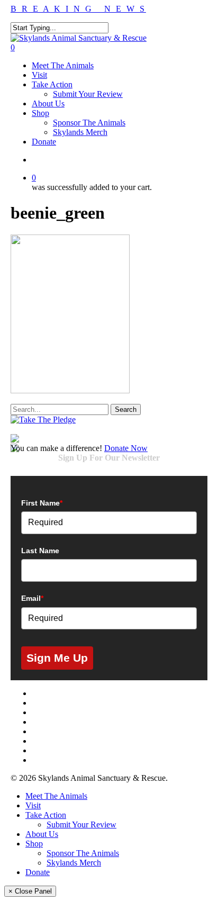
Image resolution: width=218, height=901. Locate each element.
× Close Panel (30, 891)
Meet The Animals (56, 795)
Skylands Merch (74, 862)
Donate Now (126, 448)
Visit (33, 805)
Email (32, 598)
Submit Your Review (81, 824)
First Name (41, 503)
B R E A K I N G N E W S (78, 8)
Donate (37, 872)
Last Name (40, 550)
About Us (41, 834)
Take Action (45, 814)
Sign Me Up (57, 658)
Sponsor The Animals (83, 853)
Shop (34, 843)
